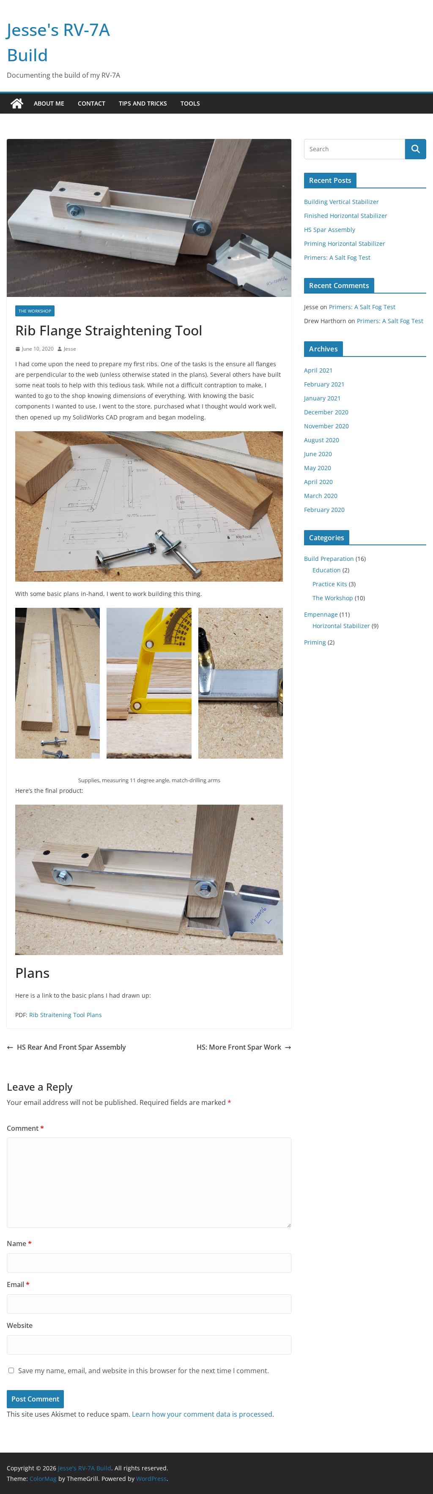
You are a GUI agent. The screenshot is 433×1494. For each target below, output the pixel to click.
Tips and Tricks (143, 103)
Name (19, 1243)
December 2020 (326, 412)
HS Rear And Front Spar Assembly (71, 1047)
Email (18, 1284)
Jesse (70, 348)
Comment (25, 1128)
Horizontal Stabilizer (341, 626)
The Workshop (35, 311)
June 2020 (318, 454)
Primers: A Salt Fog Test (337, 257)
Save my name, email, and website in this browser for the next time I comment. (143, 1370)
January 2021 (322, 398)
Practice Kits (329, 584)
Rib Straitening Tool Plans (65, 1015)
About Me (49, 103)
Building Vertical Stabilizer (341, 202)
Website (20, 1325)
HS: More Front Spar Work (239, 1047)
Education (326, 570)
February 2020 (324, 510)
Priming (315, 642)
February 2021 (324, 384)
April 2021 (318, 370)
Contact (91, 103)
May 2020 (317, 468)
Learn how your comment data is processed (202, 1414)
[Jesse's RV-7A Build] (17, 103)
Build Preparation (329, 559)
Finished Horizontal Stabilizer (345, 216)
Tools (190, 103)
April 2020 (318, 482)
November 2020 (326, 426)
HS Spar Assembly (329, 230)
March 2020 (320, 496)
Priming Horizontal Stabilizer (344, 243)
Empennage (321, 614)
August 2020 (321, 440)
